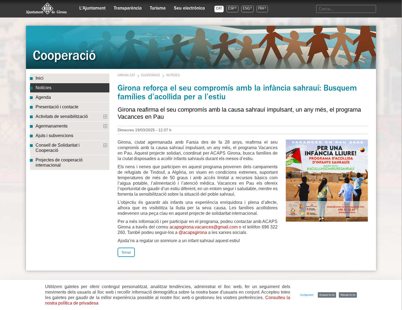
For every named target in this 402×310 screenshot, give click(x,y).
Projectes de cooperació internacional (59, 162)
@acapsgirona (193, 232)
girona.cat (126, 75)
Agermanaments (52, 126)
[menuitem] (92, 7)
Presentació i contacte (57, 107)
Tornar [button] (126, 252)
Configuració (306, 294)
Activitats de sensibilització (62, 116)
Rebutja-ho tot (347, 294)
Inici (39, 78)
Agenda (43, 97)
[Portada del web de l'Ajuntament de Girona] (46, 8)
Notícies (43, 87)
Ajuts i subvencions (54, 135)
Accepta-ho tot (326, 294)
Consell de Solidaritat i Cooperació (58, 148)
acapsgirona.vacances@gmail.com (204, 227)
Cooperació (150, 75)
